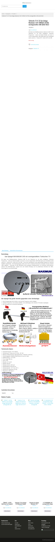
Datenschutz (17, 528)
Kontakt (16, 522)
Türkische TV (36, 48)
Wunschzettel (31, 527)
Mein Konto (30, 522)
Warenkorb (30, 525)
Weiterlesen (7, 511)
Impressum (17, 524)
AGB (16, 527)
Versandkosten (34, 29)
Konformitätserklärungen (6, 524)
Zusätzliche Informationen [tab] (16, 250)
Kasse (29, 524)
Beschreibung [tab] (5, 250)
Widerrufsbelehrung (5, 522)
